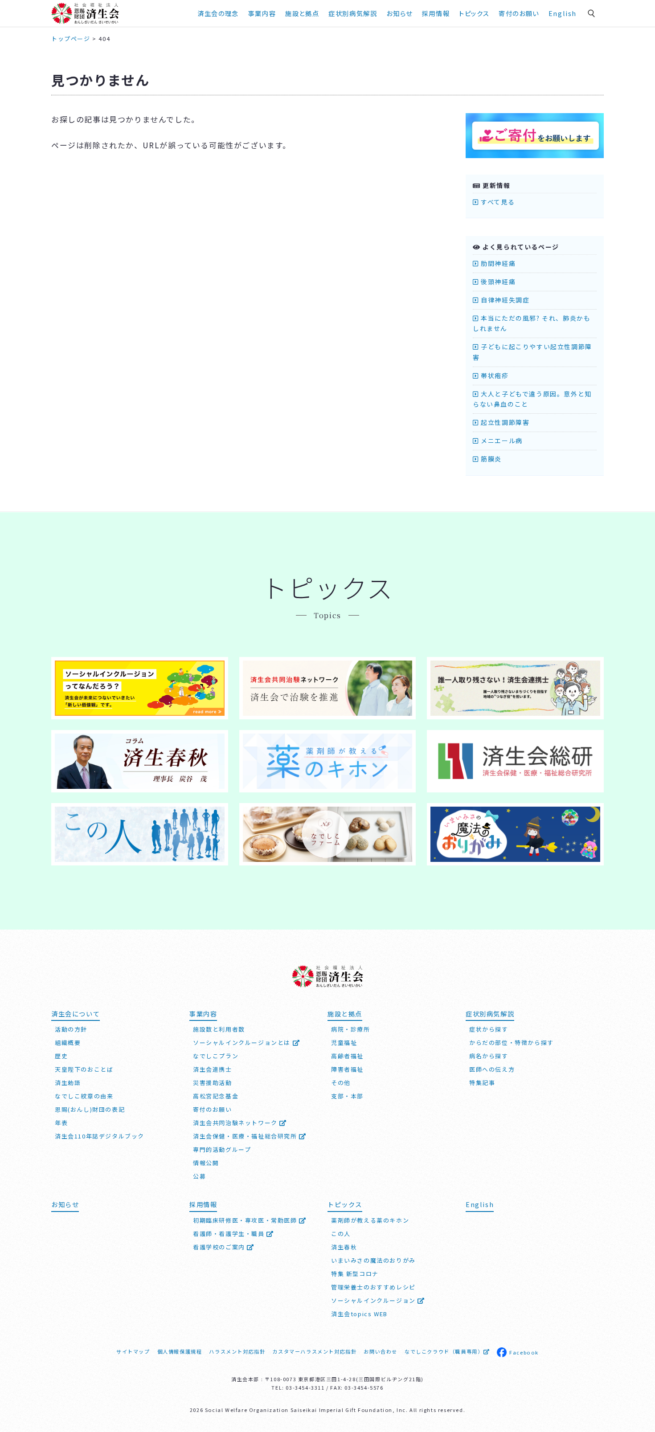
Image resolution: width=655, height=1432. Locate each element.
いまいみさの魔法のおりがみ (373, 1260)
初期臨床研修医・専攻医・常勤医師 (246, 1220)
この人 (341, 1233)
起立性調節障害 (504, 422)
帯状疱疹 (494, 375)
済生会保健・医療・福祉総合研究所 (246, 1136)
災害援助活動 (212, 1082)
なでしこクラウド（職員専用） (444, 1351)
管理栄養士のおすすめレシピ (373, 1287)
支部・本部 (347, 1096)
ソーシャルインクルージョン (374, 1300)
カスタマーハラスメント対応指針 (314, 1351)
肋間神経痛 (497, 263)
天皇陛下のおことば (84, 1069)
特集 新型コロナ (355, 1273)
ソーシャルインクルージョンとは (243, 1042)
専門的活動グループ (222, 1149)
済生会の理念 (218, 13)
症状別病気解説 (352, 13)
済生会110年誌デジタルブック (99, 1136)
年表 (61, 1122)
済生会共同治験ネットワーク (236, 1122)
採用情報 (436, 13)
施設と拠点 (302, 13)
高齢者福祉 (347, 1056)
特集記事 (482, 1082)
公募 (199, 1176)
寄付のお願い (519, 13)
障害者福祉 (347, 1069)
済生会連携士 (212, 1069)
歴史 (61, 1056)
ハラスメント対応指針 (237, 1351)
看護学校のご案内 (220, 1247)
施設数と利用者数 (219, 1029)
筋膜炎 (490, 458)
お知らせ (65, 1204)
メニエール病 (501, 440)
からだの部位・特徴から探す (511, 1042)
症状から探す (488, 1029)
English (563, 13)
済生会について (75, 1013)
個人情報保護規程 (179, 1351)
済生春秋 (344, 1247)
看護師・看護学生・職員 (229, 1233)
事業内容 (262, 13)
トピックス (474, 13)
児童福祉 (344, 1042)
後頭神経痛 (497, 281)
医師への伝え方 (492, 1069)
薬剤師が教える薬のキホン (370, 1220)
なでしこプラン (215, 1056)
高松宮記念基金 (215, 1096)
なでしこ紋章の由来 (84, 1096)
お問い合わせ (380, 1351)
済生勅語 (68, 1082)
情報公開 (206, 1163)
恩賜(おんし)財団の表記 (90, 1109)
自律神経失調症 (504, 299)
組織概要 (68, 1042)
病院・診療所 (350, 1029)
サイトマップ (133, 1351)
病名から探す (488, 1056)
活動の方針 (71, 1029)
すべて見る (497, 201)
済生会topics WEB (359, 1314)
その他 (341, 1082)
